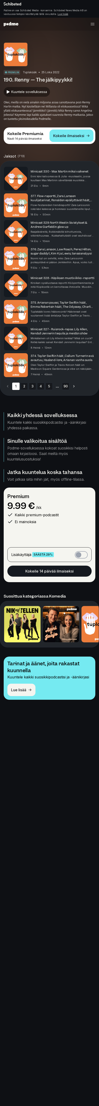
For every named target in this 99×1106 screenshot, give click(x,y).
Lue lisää (63, 14)
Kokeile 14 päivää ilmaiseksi (49, 571)
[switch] (81, 555)
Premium (18, 496)
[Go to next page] (74, 386)
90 (66, 386)
